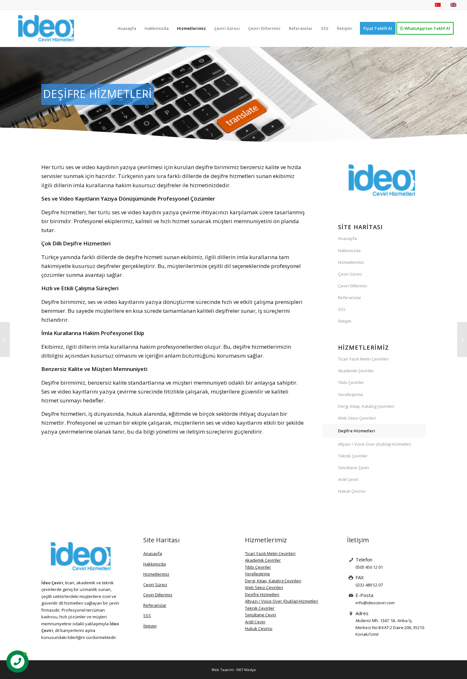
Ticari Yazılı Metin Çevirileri (363, 359)
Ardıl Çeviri (348, 479)
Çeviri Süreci (350, 274)
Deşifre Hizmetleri (356, 431)
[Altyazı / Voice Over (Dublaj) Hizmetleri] (462, 339)
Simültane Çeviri (353, 467)
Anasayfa (347, 238)
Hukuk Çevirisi (351, 491)
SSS (342, 309)
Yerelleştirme (350, 394)
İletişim (344, 321)
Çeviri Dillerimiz (352, 286)
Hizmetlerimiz (351, 262)
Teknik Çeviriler (353, 456)
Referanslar (349, 297)
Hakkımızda (349, 250)
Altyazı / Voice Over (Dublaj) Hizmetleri (374, 444)
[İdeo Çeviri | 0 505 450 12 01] (46, 28)
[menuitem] (438, 5)
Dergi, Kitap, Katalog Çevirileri (366, 406)
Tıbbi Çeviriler (351, 382)
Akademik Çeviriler (356, 371)
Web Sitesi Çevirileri (357, 418)
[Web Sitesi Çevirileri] (5, 339)
